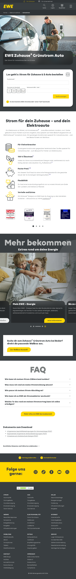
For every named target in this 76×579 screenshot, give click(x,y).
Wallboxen (30, 520)
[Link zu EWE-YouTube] (59, 472)
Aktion (6, 540)
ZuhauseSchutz (32, 537)
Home (5, 12)
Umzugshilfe (31, 545)
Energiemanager (56, 500)
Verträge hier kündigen (58, 548)
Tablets (6, 545)
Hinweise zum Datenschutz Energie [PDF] (22, 436)
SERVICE (54, 534)
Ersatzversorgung (9, 506)
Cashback (46, 199)
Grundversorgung (9, 503)
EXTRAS (30, 534)
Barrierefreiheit (32, 565)
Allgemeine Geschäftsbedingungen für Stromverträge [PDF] (29, 431)
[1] (33, 326)
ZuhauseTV (54, 525)
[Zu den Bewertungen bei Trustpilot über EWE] (25, 489)
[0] (31, 326)
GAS (28, 495)
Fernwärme (7, 520)
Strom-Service (8, 508)
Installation (31, 523)
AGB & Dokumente (33, 557)
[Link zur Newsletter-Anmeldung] (67, 472)
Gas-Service (31, 508)
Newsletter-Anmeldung (58, 545)
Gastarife (30, 497)
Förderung (54, 503)
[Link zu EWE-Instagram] (35, 472)
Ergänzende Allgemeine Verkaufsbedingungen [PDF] (27, 434)
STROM (6, 495)
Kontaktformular (9, 562)
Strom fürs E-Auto (33, 517)
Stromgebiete (8, 500)
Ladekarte (30, 525)
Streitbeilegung (8, 568)
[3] (42, 326)
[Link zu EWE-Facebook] (51, 472)
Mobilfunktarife (8, 537)
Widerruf (30, 559)
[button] (33, 226)
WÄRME (6, 514)
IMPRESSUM (31, 554)
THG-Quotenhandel (33, 528)
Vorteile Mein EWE (56, 540)
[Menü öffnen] (71, 6)
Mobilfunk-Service (9, 548)
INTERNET (54, 514)
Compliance (31, 568)
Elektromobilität (15, 12)
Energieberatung (9, 523)
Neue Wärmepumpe (10, 517)
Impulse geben (32, 548)
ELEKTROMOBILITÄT (34, 514)
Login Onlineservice (57, 537)
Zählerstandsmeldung (58, 542)
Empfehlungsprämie (33, 542)
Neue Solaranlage (57, 497)
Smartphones (8, 542)
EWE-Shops (7, 557)
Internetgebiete (56, 520)
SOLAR (53, 495)
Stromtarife (7, 497)
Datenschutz (31, 562)
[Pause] (45, 326)
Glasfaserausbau (56, 523)
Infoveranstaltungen (57, 506)
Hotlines (6, 559)
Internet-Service (56, 528)
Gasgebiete (31, 500)
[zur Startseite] (8, 6)
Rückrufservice (8, 565)
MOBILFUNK (7, 534)
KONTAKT (7, 554)
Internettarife (55, 517)
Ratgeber (54, 508)
